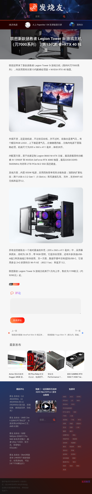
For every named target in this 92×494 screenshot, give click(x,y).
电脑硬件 (16, 284)
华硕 (71, 423)
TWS (64, 416)
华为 (79, 420)
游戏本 (65, 443)
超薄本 (65, 454)
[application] (46, 406)
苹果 (72, 450)
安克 (64, 427)
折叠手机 (66, 435)
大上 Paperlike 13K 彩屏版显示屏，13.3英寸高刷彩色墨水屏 (46, 25)
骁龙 (77, 466)
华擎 (64, 423)
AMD (64, 397)
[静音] (53, 410)
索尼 (64, 446)
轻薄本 (73, 454)
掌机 (74, 435)
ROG (72, 404)
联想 (79, 446)
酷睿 (74, 458)
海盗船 (75, 439)
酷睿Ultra (66, 462)
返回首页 (86, 481)
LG (72, 400)
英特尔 (65, 450)
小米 (77, 427)
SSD (75, 412)
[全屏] (55, 410)
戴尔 (71, 431)
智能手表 (66, 439)
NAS (78, 400)
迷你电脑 (66, 458)
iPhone (65, 400)
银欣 (74, 462)
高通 (64, 469)
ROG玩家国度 (67, 408)
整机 (11, 284)
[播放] (38, 410)
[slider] (45, 410)
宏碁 (71, 427)
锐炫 (64, 466)
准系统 (65, 420)
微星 (64, 431)
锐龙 (71, 466)
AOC (71, 397)
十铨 (72, 420)
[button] (46, 406)
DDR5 (78, 397)
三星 (71, 416)
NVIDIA (65, 404)
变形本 (78, 423)
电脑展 (73, 443)
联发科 (72, 446)
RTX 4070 (66, 412)
